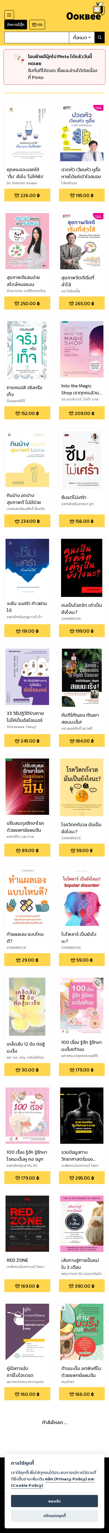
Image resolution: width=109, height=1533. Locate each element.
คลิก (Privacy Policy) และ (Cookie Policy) (53, 1482)
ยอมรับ (54, 1501)
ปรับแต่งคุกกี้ (54, 1515)
